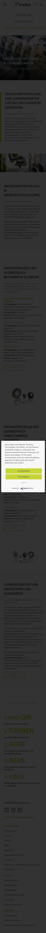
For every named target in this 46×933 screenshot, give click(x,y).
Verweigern (24, 476)
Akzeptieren (23, 471)
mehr (23, 482)
